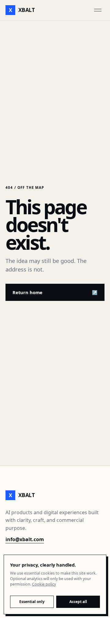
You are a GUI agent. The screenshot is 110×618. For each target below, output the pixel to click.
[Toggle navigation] (98, 10)
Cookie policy (44, 584)
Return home (55, 292)
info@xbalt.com (25, 539)
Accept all (78, 601)
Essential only (32, 601)
